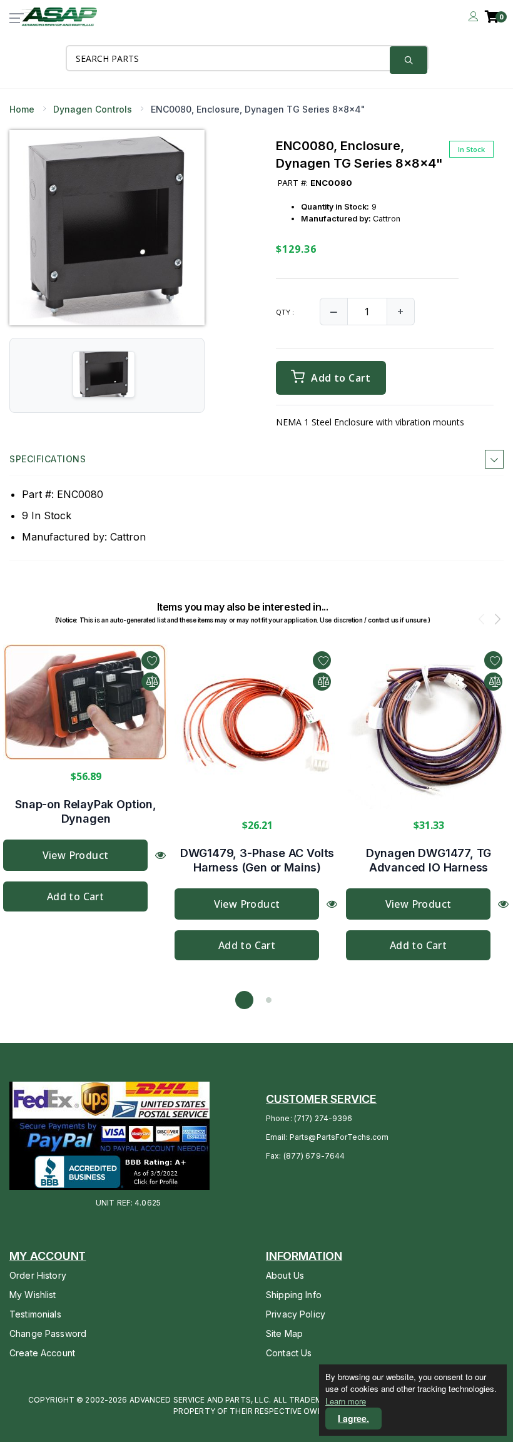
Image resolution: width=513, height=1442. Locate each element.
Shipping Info (294, 1294)
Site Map (284, 1333)
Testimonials (35, 1314)
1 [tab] (244, 1000)
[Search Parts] (408, 60)
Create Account (42, 1353)
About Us (285, 1275)
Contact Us (289, 1353)
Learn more (345, 1401)
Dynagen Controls (92, 109)
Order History (37, 1275)
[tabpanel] (85, 777)
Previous (481, 620)
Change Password (47, 1333)
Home (21, 109)
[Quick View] (160, 855)
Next (497, 620)
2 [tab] (269, 1000)
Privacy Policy (295, 1314)
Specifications (47, 459)
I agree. (353, 1418)
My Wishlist (32, 1294)
